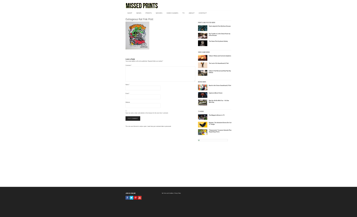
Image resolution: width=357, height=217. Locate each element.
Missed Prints (142, 5)
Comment (129, 65)
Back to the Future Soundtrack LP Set (220, 85)
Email (127, 93)
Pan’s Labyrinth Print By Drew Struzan (220, 26)
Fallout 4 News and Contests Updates (220, 56)
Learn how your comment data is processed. (159, 126)
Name (128, 84)
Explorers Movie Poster (215, 93)
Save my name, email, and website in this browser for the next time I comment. (147, 113)
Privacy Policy (177, 193)
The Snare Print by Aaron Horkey (218, 41)
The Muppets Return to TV (217, 115)
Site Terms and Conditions (168, 193)
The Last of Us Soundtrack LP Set (219, 63)
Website (128, 102)
